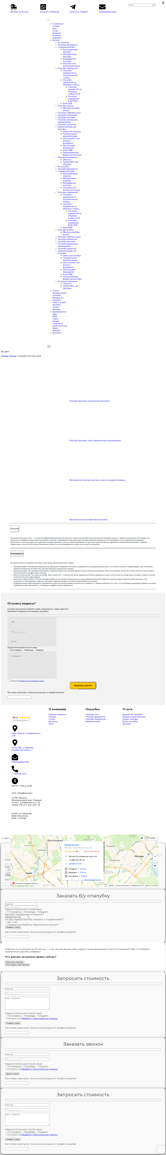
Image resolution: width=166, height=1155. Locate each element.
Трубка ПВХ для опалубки (70, 163)
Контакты (57, 333)
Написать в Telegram (79, 12)
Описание (15, 529)
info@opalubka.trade (107, 12)
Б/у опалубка (63, 42)
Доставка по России (19, 12)
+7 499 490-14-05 (19, 774)
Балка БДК (67, 103)
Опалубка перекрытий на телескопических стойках (70, 74)
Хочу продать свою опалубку (17, 965)
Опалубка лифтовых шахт (69, 113)
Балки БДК (68, 150)
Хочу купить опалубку (14, 962)
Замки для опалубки (72, 131)
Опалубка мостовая (66, 117)
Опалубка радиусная (67, 124)
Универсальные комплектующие (70, 135)
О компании (58, 24)
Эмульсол (67, 159)
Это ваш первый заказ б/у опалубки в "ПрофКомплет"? (34, 919)
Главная (4, 356)
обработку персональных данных (31, 681)
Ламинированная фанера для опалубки (72, 153)
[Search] (154, 5)
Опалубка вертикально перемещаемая (68, 121)
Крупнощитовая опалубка (70, 50)
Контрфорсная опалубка (69, 60)
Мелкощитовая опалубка (69, 55)
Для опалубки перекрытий (69, 146)
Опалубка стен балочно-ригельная (71, 64)
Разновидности (17, 554)
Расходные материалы (67, 157)
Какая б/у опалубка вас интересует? (24, 914)
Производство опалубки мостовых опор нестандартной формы (97, 480)
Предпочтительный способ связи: (22, 647)
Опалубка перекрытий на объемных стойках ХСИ (74, 90)
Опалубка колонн (65, 106)
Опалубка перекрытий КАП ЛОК (73, 98)
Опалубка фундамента (68, 45)
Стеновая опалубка (66, 47)
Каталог (56, 40)
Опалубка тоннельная (67, 115)
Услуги (56, 291)
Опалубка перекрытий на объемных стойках (71, 82)
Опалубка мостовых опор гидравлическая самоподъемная (95, 440)
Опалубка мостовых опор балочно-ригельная (89, 401)
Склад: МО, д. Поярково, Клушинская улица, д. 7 (23, 748)
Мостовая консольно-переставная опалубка (88, 519)
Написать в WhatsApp (49, 12)
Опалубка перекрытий (68, 68)
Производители (59, 312)
